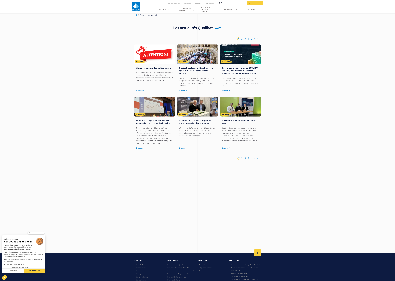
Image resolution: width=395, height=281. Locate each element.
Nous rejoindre (209, 3)
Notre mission (141, 268)
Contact (201, 271)
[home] (135, 15)
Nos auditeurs (141, 280)
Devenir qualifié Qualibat (176, 265)
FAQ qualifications (205, 268)
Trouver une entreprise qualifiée (178, 274)
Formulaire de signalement (240, 276)
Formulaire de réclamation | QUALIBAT (244, 279)
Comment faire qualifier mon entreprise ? (181, 271)
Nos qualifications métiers (176, 277)
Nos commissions (142, 277)
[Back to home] (136, 6)
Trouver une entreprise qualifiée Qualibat (245, 265)
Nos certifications (173, 280)
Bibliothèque (187, 3)
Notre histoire (141, 265)
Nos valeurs (140, 271)
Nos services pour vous (239, 273)
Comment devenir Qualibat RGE (178, 268)
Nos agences (140, 274)
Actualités (198, 3)
